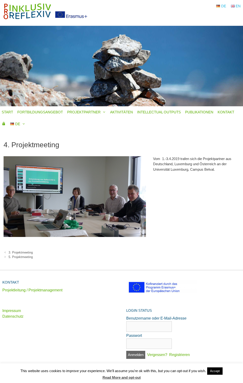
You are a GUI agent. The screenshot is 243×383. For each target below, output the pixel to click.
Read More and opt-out (122, 377)
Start (7, 112)
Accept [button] (215, 371)
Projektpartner (84, 112)
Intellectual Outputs (159, 112)
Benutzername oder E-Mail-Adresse (156, 318)
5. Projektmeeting (21, 257)
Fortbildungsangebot (40, 112)
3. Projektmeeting (21, 252)
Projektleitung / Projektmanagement (32, 290)
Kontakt (226, 112)
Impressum (11, 311)
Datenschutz (12, 316)
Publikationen (199, 112)
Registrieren (179, 355)
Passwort (134, 336)
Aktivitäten (121, 112)
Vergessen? (157, 355)
